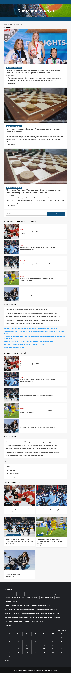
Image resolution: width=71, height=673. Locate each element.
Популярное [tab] (21, 221)
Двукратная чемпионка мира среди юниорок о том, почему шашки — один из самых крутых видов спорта (33, 71)
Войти (8, 466)
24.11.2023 (10, 75)
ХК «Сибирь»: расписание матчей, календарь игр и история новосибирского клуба (31, 313)
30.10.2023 (10, 134)
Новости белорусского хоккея (14, 67)
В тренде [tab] (32, 221)
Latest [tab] (8, 353)
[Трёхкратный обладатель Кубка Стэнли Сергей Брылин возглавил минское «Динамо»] (11, 262)
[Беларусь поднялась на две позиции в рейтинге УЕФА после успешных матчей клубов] (11, 278)
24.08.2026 (9, 512)
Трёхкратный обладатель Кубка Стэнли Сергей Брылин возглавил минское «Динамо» (36, 264)
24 (9, 652)
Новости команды (32, 597)
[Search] (66, 18)
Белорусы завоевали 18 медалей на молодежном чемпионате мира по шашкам (34, 130)
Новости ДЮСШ (54, 594)
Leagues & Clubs (10, 594)
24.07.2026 (9, 543)
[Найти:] (26, 214)
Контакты (46, 2)
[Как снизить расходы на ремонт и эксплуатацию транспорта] (11, 294)
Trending (37, 594)
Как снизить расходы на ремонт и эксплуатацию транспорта (38, 295)
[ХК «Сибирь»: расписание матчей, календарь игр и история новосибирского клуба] (11, 247)
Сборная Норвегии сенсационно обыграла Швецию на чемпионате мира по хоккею (30, 328)
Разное (21, 229)
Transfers (29, 594)
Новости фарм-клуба (47, 597)
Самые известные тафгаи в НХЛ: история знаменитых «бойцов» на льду (28, 309)
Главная (32, 2)
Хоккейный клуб (35, 10)
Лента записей (10, 470)
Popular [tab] (15, 353)
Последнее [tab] (10, 221)
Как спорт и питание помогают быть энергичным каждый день (24, 344)
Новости (39, 2)
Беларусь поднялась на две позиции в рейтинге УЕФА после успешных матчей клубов (33, 320)
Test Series (20, 594)
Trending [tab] (24, 353)
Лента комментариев (12, 473)
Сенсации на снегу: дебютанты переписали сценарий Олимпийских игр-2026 (28, 341)
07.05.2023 (10, 195)
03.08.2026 (41, 512)
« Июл (7, 660)
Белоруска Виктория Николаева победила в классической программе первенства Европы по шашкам (33, 191)
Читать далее (10, 83)
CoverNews (45, 670)
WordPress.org (10, 477)
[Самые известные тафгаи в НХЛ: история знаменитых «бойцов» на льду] (11, 231)
